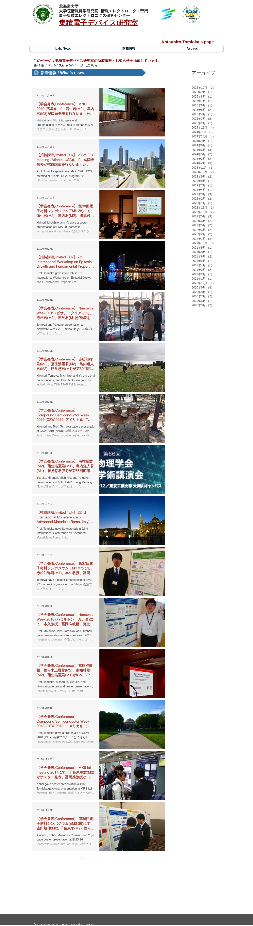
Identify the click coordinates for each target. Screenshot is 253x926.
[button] (89, 72)
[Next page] (114, 857)
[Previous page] (81, 857)
